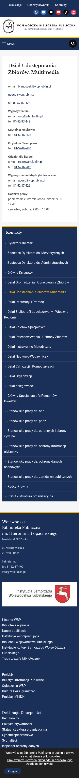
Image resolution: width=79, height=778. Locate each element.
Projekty (8, 674)
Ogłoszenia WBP (14, 686)
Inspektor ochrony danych (20, 746)
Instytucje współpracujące (20, 636)
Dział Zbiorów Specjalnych (26, 327)
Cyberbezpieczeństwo (17, 735)
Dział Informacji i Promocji (26, 302)
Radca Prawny (17, 486)
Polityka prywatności (17, 724)
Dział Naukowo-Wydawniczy (27, 356)
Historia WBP (11, 620)
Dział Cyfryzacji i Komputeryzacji (30, 366)
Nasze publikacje (14, 631)
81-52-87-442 (21, 121)
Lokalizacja (14, 5)
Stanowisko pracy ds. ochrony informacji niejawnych (35, 448)
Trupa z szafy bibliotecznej (21, 658)
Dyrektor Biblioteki (20, 243)
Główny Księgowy (20, 273)
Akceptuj (12, 771)
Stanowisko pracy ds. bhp (25, 411)
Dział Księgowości (20, 386)
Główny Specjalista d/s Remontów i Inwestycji (31, 398)
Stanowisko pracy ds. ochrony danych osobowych (33, 464)
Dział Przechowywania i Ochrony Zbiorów (37, 337)
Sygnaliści (9, 740)
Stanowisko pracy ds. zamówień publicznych (39, 477)
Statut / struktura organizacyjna (30, 496)
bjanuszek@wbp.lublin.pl (34, 86)
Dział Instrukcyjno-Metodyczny (29, 347)
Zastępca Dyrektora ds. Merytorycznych (35, 253)
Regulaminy (10, 718)
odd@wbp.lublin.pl (30, 162)
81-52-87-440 (22, 148)
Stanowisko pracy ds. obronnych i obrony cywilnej (35, 433)
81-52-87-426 (21, 103)
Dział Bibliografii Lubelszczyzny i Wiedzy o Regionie (36, 314)
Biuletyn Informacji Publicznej (23, 680)
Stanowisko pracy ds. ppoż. (27, 421)
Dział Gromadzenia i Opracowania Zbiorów (38, 282)
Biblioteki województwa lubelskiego (27, 642)
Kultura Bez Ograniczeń (18, 691)
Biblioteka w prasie (15, 625)
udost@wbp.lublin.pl (21, 94)
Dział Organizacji (19, 376)
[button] (8, 44)
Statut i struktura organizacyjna (24, 729)
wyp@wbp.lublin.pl (30, 116)
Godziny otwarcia (38, 5)
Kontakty (61, 5)
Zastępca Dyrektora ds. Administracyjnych (37, 263)
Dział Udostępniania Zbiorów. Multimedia (36, 292)
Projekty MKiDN (13, 697)
